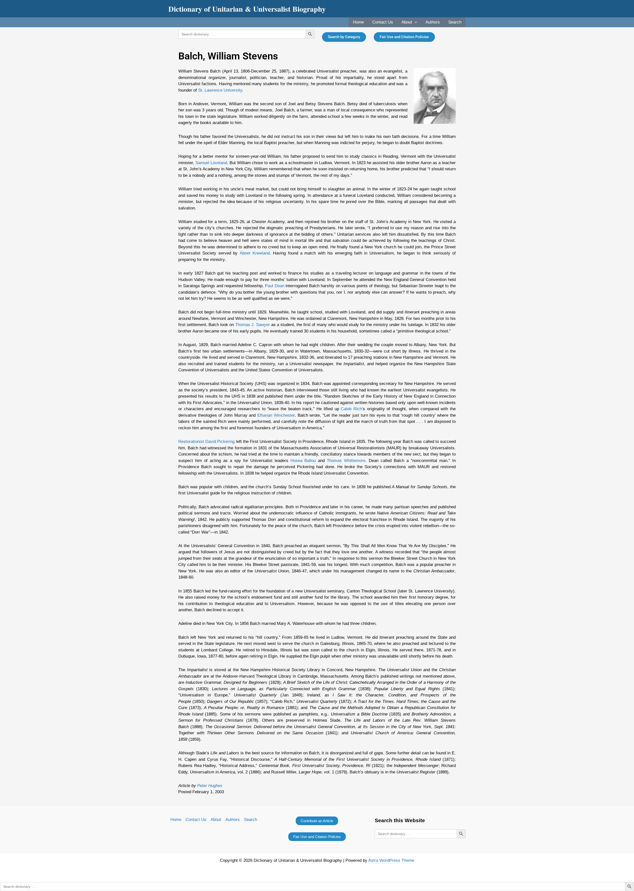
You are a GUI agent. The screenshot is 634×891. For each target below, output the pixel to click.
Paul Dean (274, 285)
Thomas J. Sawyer (252, 324)
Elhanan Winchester (276, 415)
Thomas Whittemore (346, 460)
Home (358, 22)
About (406, 22)
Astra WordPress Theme (391, 860)
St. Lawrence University (220, 90)
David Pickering (220, 441)
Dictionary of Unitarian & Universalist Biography (247, 8)
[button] (414, 22)
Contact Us (382, 22)
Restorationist (191, 441)
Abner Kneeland (255, 253)
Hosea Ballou (303, 460)
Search (454, 22)
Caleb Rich (351, 409)
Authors (432, 22)
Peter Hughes (209, 785)
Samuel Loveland (211, 162)
